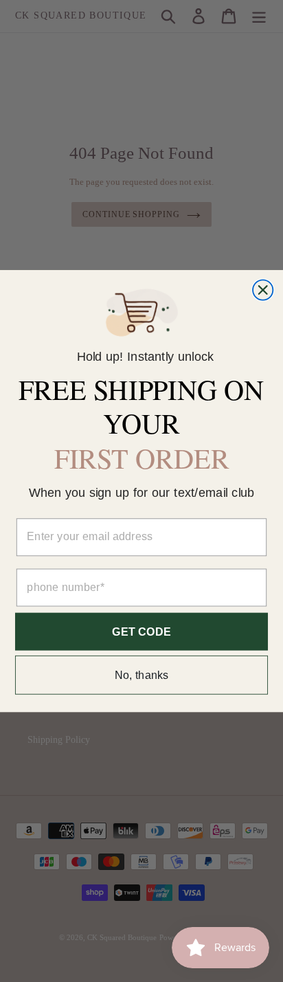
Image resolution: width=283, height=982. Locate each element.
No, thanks (142, 675)
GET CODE (141, 631)
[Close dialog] (263, 290)
